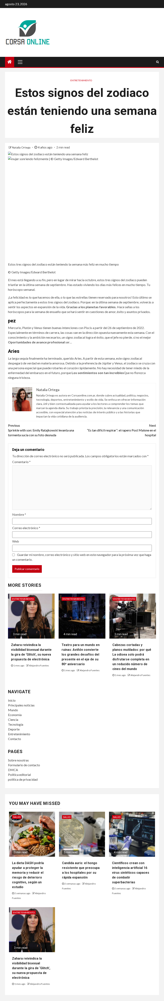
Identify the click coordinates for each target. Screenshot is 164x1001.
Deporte (14, 729)
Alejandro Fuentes (39, 665)
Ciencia (13, 719)
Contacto (14, 739)
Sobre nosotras (18, 760)
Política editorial (19, 774)
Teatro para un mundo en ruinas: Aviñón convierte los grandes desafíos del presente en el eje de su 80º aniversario (81, 654)
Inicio (12, 700)
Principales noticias (21, 705)
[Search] (157, 62)
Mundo (13, 710)
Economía (15, 715)
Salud (16, 816)
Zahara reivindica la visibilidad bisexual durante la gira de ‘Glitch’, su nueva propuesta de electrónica (31, 968)
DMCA (13, 770)
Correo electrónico (26, 528)
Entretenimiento (81, 80)
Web (15, 541)
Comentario (21, 462)
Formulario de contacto (24, 765)
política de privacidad (23, 779)
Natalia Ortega (21, 147)
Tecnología (15, 724)
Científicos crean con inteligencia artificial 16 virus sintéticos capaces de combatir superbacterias (130, 872)
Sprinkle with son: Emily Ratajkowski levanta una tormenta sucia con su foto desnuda (41, 430)
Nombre (19, 514)
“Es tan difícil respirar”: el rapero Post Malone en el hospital (121, 430)
